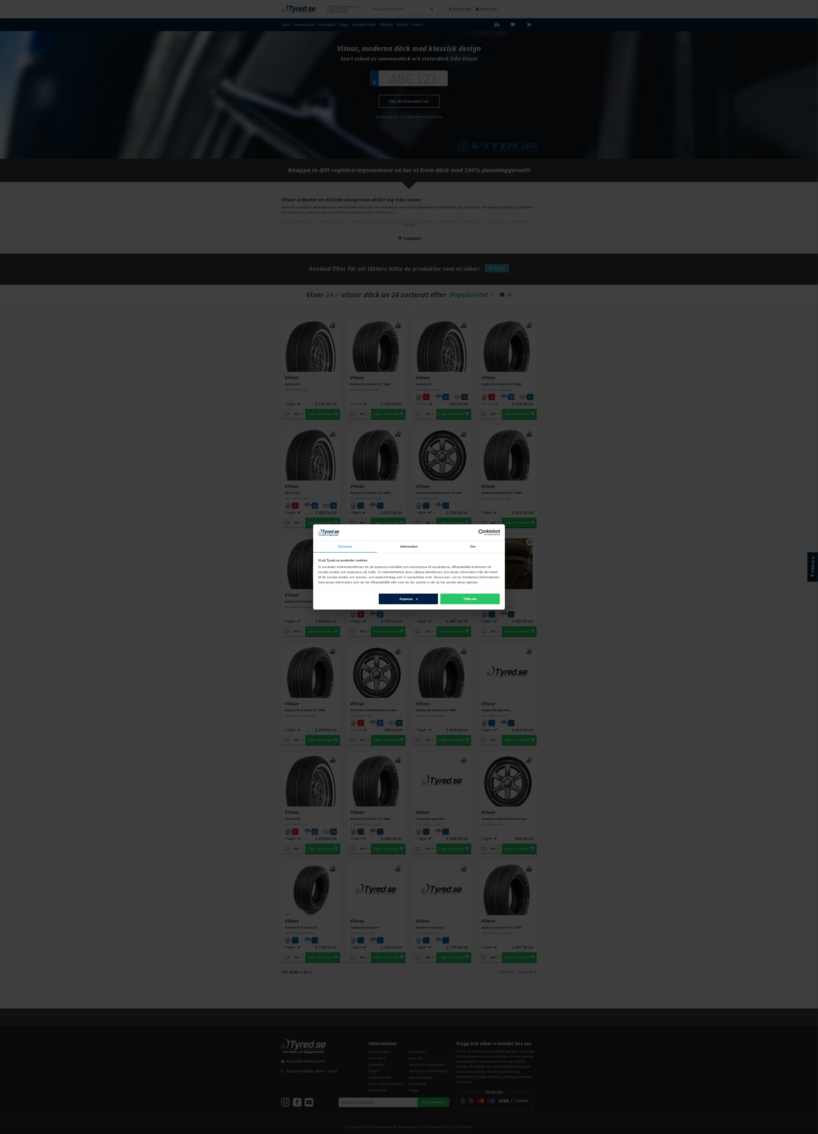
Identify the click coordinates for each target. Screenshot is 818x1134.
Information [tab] (409, 546)
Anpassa (405, 599)
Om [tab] (472, 546)
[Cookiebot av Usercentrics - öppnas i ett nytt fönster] (481, 532)
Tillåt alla (470, 599)
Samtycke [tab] (345, 546)
